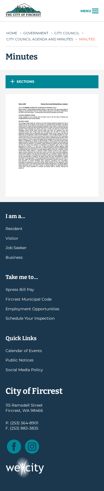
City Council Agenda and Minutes (39, 39)
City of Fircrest (23, 16)
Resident (14, 228)
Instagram (32, 447)
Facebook (14, 447)
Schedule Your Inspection (30, 318)
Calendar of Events (24, 350)
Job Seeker (16, 247)
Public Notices (20, 360)
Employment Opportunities (32, 308)
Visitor (12, 238)
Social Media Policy (24, 369)
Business (14, 257)
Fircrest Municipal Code (29, 299)
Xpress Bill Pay (20, 289)
